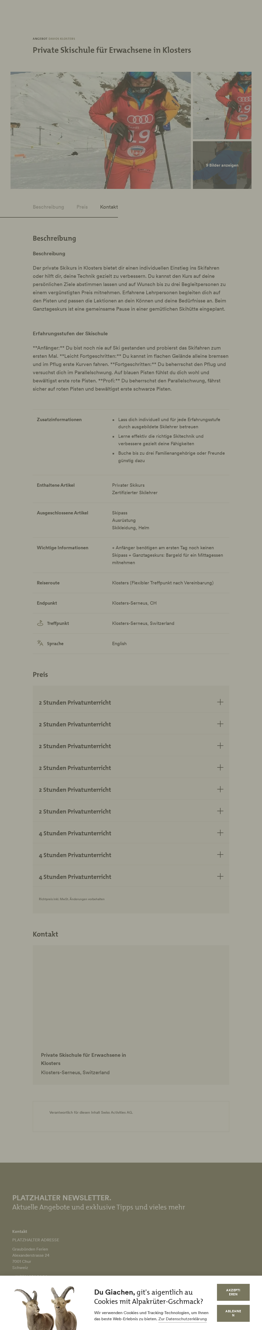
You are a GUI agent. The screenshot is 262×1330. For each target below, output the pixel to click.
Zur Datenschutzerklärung (182, 1318)
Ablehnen (233, 1313)
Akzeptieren (233, 1292)
